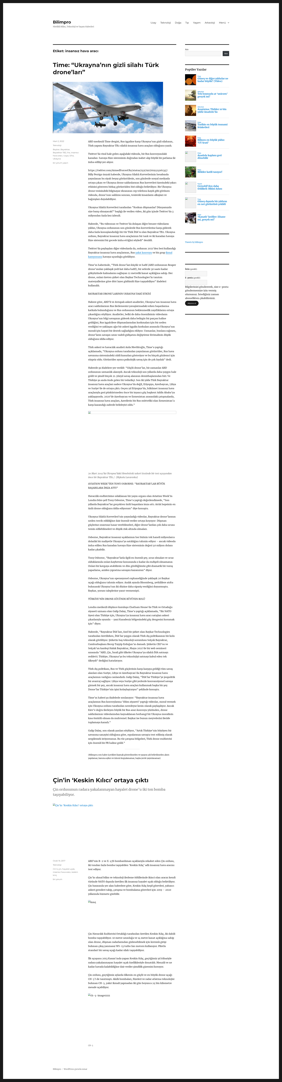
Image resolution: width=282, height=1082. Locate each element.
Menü (222, 22)
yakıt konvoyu (143, 252)
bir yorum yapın (60, 163)
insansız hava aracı (62, 872)
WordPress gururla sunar (75, 1069)
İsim (191, 269)
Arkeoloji (210, 22)
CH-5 (55, 869)
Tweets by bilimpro (194, 242)
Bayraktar (65, 149)
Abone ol (192, 303)
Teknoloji (165, 22)
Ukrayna (57, 159)
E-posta (192, 278)
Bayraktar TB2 (59, 152)
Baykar (56, 149)
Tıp (187, 22)
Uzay (153, 22)
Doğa (178, 22)
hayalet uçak (68, 869)
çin (59, 869)
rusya (66, 155)
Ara (186, 49)
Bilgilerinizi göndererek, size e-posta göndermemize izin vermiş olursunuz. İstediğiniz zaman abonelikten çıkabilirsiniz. (206, 292)
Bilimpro (62, 22)
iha (68, 152)
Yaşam (197, 22)
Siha (71, 155)
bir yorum (57, 879)
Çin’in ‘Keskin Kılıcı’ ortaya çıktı (100, 780)
